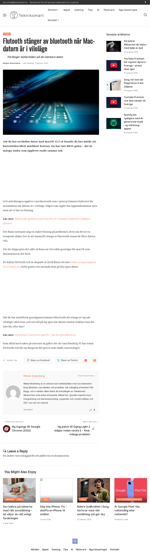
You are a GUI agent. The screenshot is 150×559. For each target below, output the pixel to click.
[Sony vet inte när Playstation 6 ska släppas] (113, 85)
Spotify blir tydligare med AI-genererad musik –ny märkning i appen (134, 121)
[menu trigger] (6, 15)
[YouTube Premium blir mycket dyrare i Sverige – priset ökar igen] (113, 65)
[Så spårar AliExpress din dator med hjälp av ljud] (113, 46)
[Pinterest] (86, 360)
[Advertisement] (51, 177)
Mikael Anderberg (11, 63)
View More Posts (86, 376)
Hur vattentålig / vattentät (129, 499)
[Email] (94, 360)
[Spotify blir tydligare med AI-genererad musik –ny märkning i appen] (113, 123)
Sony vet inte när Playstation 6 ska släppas (133, 83)
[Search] (145, 15)
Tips (7, 34)
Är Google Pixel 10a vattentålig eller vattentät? (126, 510)
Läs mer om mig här (38, 402)
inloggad (25, 455)
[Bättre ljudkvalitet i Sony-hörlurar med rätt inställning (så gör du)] (93, 490)
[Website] (90, 410)
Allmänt (9, 499)
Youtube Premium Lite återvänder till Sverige (134, 101)
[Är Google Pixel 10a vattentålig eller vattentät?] (130, 490)
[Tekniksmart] (27, 15)
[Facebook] (145, 2)
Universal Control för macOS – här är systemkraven (45, 335)
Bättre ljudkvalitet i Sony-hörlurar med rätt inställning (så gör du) (93, 510)
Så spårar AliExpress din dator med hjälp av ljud (135, 44)
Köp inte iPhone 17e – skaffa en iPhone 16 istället (53, 510)
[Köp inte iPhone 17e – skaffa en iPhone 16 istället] (56, 490)
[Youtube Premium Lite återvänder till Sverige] (113, 102)
